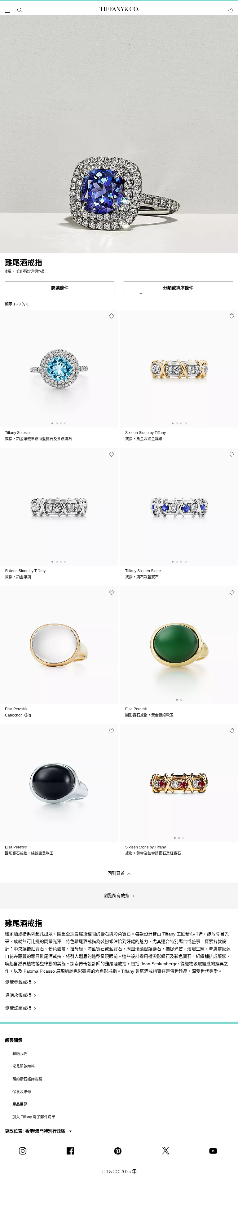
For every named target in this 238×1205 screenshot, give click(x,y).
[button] (7, 10)
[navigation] (7, 10)
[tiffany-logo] (119, 10)
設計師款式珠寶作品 (30, 271)
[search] (19, 10)
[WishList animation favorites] (230, 10)
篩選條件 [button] (59, 287)
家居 (8, 271)
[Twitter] (167, 1151)
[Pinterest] (119, 1151)
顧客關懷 (13, 1040)
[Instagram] (24, 1151)
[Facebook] (71, 1151)
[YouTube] (214, 1151)
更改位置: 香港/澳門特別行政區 (36, 1130)
